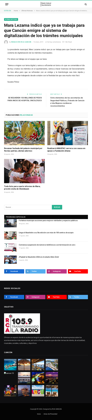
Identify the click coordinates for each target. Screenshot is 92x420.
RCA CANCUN (57, 409)
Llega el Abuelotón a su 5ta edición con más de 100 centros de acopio (46, 233)
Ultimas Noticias (11, 19)
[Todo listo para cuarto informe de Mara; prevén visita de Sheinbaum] (24, 171)
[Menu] (6, 4)
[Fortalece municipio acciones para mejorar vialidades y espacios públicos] (10, 223)
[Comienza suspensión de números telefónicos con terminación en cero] (10, 247)
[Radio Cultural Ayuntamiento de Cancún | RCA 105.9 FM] (46, 4)
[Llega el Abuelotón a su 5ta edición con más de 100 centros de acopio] (10, 235)
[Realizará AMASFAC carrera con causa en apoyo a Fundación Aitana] (67, 133)
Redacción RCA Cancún (21, 42)
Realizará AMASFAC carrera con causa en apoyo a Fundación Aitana (66, 149)
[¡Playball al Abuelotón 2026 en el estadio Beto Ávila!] (10, 260)
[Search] (85, 4)
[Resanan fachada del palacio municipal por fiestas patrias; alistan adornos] (24, 133)
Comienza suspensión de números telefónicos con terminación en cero (47, 245)
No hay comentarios (54, 42)
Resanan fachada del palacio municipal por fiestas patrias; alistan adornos (23, 149)
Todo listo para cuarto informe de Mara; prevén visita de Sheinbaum (22, 187)
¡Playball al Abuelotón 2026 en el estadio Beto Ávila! (39, 257)
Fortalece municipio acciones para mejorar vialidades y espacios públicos (48, 220)
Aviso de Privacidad (50, 414)
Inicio (39, 414)
